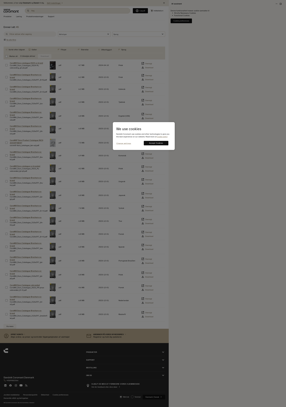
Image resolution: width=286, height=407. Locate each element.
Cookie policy (162, 137)
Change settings (123, 143)
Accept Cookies (156, 143)
